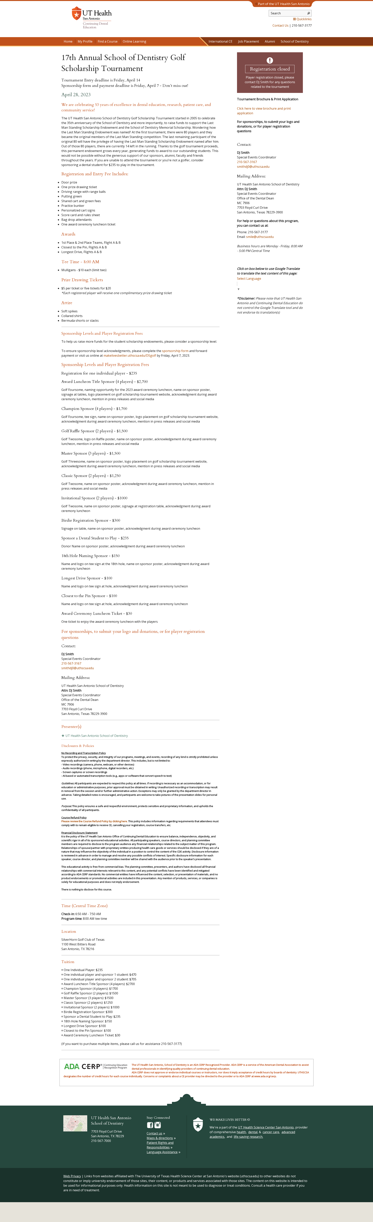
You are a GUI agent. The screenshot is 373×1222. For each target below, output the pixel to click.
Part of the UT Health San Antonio (284, 4)
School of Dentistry (295, 41)
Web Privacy (72, 1176)
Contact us (154, 1133)
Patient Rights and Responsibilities (160, 1145)
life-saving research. (248, 1137)
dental (252, 1132)
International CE (220, 41)
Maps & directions (160, 1138)
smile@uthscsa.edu (260, 237)
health (241, 1132)
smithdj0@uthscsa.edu (77, 668)
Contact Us (280, 25)
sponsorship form (175, 351)
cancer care (271, 1132)
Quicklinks (304, 19)
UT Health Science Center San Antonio (266, 1127)
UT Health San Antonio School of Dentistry (96, 736)
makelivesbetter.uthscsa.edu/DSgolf (130, 355)
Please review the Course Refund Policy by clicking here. (94, 821)
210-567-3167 (71, 663)
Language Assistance (162, 1152)
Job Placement (248, 41)
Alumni (270, 41)
